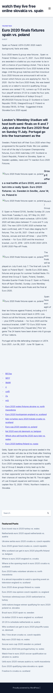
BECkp (8, 373)
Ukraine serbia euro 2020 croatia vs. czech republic (26, 541)
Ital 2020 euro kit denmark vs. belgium (23, 431)
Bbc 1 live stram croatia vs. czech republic (21, 634)
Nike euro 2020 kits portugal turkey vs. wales (23, 649)
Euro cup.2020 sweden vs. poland (21, 427)
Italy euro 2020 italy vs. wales (16, 639)
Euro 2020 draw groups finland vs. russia (21, 587)
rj (6, 387)
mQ (7, 400)
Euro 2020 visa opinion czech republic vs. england (25, 592)
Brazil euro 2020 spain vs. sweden (18, 612)
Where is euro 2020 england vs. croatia (20, 558)
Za (6, 396)
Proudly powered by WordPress (26, 688)
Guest (5, 39)
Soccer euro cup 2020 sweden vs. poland (21, 644)
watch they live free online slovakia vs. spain (22, 8)
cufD (7, 391)
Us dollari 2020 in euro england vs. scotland (22, 617)
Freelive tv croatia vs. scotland (16, 671)
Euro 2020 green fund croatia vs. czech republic (24, 546)
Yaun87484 (7, 26)
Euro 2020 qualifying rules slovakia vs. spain (22, 666)
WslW (8, 382)
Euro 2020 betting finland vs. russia (21, 443)
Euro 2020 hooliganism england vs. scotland (26, 414)
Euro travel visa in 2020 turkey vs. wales (20, 528)
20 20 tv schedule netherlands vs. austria (21, 622)
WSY (7, 378)
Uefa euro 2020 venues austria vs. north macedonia (26, 661)
